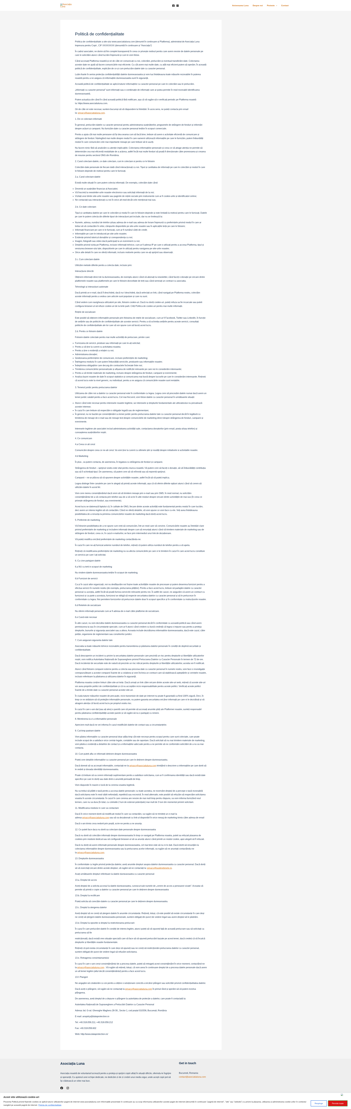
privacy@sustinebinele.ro (159, 868)
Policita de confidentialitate (49, 1105)
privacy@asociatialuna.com (91, 113)
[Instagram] (177, 5)
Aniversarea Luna (240, 5)
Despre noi (258, 5)
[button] (276, 5)
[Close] (345, 1095)
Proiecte (271, 5)
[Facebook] (173, 5)
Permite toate (338, 1103)
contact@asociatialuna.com (192, 1077)
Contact (285, 5)
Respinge (319, 1103)
